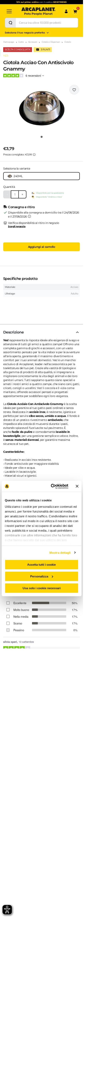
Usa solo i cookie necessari (42, 588)
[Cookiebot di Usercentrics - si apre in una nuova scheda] (51, 486)
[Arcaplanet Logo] (38, 11)
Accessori (32, 42)
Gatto (21, 42)
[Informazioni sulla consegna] (29, 216)
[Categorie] (9, 11)
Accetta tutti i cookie (41, 564)
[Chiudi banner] (77, 486)
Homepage (8, 42)
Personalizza (39, 576)
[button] (41, 109)
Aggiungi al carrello (41, 247)
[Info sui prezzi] (34, 154)
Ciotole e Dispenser (51, 42)
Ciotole (67, 42)
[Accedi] (66, 11)
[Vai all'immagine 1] (42, 137)
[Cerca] (10, 22)
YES (5, 55)
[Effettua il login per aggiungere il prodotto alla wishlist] (74, 89)
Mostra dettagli (60, 552)
